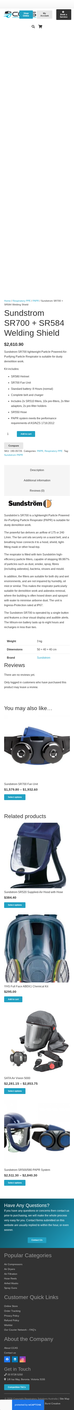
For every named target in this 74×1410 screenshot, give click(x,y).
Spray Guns (10, 1288)
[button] (33, 27)
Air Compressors (13, 1264)
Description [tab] (37, 470)
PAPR (36, 300)
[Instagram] (23, 1359)
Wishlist (8, 1325)
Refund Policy (11, 1320)
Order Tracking (12, 1311)
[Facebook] (7, 1359)
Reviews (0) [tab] (37, 490)
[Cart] (40, 27)
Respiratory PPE (22, 300)
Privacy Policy (11, 1315)
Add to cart (26, 434)
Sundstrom (43, 657)
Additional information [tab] (37, 480)
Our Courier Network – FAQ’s (20, 1329)
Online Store (11, 1306)
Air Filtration (10, 1273)
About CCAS (11, 1348)
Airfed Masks (11, 1283)
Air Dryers (9, 1269)
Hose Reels (10, 1278)
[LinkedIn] (15, 1359)
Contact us (10, 1352)
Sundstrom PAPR (13, 455)
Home (7, 300)
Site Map (64, 1398)
